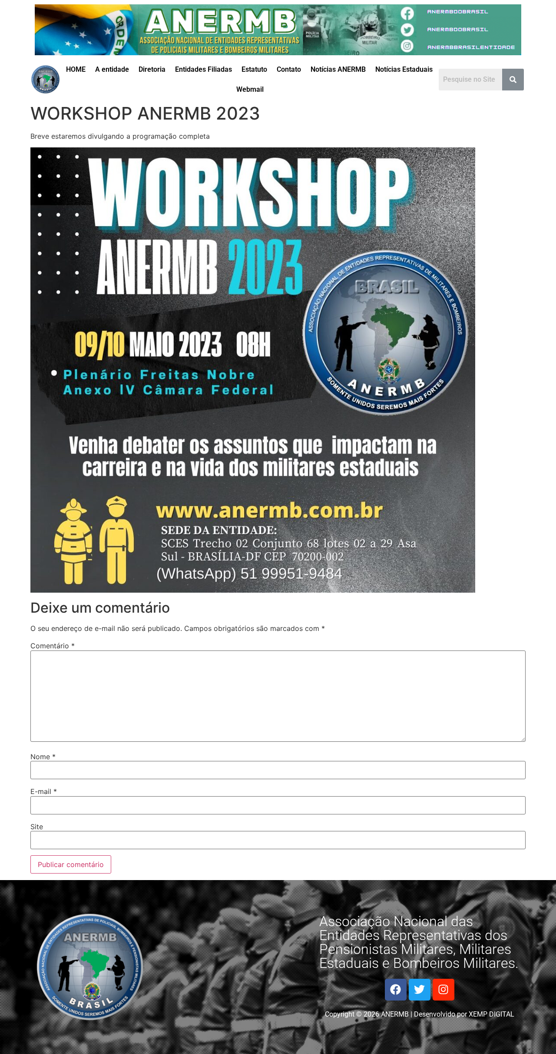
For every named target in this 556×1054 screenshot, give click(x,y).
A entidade (112, 69)
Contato (289, 69)
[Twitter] (419, 990)
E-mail (43, 791)
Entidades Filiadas (203, 69)
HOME (76, 69)
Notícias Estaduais (404, 69)
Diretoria (152, 69)
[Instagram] (443, 990)
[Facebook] (396, 990)
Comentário (52, 645)
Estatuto (254, 69)
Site (36, 826)
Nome (43, 756)
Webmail (250, 89)
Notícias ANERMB (338, 69)
